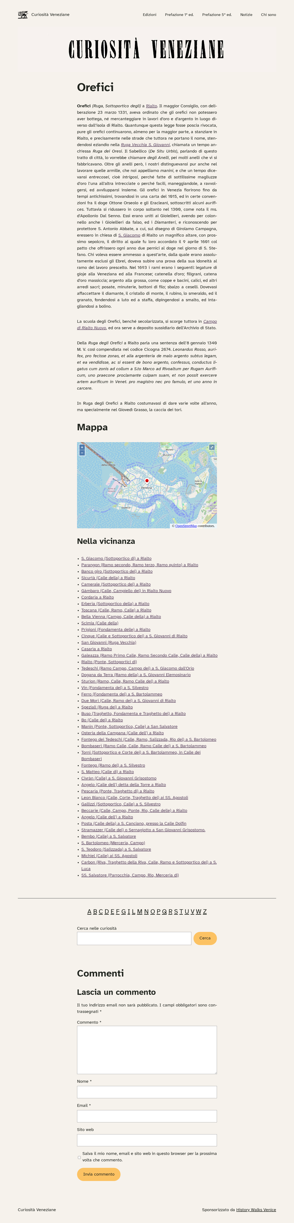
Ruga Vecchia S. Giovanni (145, 145)
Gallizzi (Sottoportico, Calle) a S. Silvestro (121, 804)
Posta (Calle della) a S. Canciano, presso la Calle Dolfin (133, 823)
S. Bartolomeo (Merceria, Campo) (113, 843)
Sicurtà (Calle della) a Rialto (108, 578)
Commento (89, 1022)
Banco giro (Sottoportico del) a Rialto (117, 571)
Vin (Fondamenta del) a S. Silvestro (115, 688)
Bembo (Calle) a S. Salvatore (108, 836)
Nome (84, 1081)
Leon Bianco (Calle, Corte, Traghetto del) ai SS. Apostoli (134, 798)
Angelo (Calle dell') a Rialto (107, 817)
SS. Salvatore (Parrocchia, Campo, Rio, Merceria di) (130, 875)
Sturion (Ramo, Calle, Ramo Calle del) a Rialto (125, 681)
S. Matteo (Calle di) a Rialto (107, 772)
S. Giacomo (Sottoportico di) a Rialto (116, 558)
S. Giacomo (129, 235)
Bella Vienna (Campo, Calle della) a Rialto (121, 617)
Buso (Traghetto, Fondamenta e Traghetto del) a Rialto (133, 713)
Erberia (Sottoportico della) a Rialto (115, 604)
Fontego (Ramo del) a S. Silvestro (113, 765)
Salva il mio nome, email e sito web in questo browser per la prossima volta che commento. (149, 1156)
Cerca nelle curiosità (97, 928)
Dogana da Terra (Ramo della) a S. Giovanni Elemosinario (136, 675)
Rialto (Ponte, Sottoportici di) (109, 662)
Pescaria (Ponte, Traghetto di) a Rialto (117, 791)
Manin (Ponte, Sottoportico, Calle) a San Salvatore (129, 726)
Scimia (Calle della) (99, 623)
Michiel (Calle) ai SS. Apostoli (109, 856)
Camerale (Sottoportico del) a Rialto (116, 584)
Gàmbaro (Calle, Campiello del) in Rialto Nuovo (126, 591)
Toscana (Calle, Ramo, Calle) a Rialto (116, 610)
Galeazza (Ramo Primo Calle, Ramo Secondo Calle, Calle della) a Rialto (149, 655)
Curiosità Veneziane (50, 14)
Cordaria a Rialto (97, 597)
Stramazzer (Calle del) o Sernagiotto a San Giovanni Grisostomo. (143, 830)
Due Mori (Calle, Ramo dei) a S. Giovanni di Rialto (128, 701)
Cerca (205, 938)
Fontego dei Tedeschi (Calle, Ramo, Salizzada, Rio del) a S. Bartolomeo (148, 739)
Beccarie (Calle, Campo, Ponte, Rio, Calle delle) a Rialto (134, 810)
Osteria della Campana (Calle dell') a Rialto (122, 733)
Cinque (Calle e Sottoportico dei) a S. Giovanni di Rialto (134, 636)
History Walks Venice (256, 1210)
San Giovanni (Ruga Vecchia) (108, 642)
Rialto (151, 106)
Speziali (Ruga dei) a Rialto (107, 707)
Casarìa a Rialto (96, 649)
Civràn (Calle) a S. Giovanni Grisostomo (118, 778)
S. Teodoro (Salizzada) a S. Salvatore (116, 849)
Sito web (85, 1130)
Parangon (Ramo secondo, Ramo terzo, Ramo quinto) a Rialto (139, 565)
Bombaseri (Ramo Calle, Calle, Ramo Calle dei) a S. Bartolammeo (143, 746)
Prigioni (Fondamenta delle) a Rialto (115, 629)
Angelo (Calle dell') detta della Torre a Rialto (123, 785)
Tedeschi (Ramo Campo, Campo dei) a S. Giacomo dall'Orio (137, 668)
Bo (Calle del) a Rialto (102, 720)
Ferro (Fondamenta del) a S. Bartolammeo (121, 694)
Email (84, 1105)
